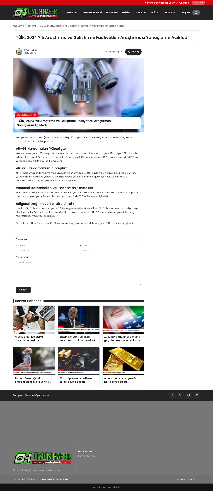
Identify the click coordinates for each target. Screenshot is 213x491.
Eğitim (126, 12)
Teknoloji (170, 12)
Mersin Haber (99, 487)
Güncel (72, 12)
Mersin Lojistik (114, 487)
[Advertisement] (106, 424)
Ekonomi (112, 12)
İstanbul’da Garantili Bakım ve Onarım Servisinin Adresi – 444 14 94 (173, 2)
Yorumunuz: (22, 257)
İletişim (91, 456)
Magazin (140, 12)
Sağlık (154, 12)
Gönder (23, 289)
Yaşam (186, 12)
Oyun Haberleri (92, 12)
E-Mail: (83, 245)
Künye (81, 456)
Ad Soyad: (21, 245)
